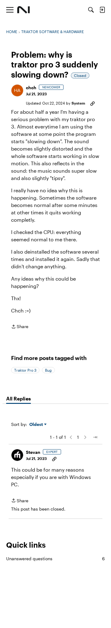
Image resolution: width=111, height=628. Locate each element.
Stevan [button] (33, 452)
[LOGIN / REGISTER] (102, 10)
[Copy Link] (92, 103)
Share (19, 327)
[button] (17, 90)
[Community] (23, 9)
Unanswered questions (55, 558)
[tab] (18, 398)
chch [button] (31, 87)
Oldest (36, 424)
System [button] (78, 103)
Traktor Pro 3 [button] (25, 370)
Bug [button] (48, 370)
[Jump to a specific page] (95, 437)
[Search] (91, 10)
